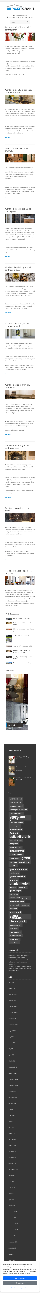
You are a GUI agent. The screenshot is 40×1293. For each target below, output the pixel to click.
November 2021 (13, 1085)
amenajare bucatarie (18, 810)
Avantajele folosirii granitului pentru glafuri (23, 757)
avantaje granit (16, 840)
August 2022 (12, 1031)
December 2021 (13, 1079)
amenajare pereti (15, 826)
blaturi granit (17, 850)
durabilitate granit (16, 854)
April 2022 (12, 1055)
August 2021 (12, 1103)
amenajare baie (16, 799)
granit (25, 858)
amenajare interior (16, 822)
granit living (13, 887)
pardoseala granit (17, 901)
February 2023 (13, 994)
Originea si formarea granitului (22, 646)
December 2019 (13, 1224)
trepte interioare (14, 942)
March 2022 (12, 1061)
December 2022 (13, 1007)
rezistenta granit (15, 925)
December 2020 (13, 1151)
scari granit (14, 928)
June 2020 (12, 1187)
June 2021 (12, 1115)
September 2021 (13, 1097)
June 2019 (12, 1260)
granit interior (19, 883)
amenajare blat (15, 802)
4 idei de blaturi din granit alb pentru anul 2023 (18, 268)
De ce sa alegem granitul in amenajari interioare (21, 651)
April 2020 (12, 1200)
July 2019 (11, 1254)
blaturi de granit (15, 847)
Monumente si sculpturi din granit (23, 663)
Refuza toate (20, 1283)
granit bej (13, 866)
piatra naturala (16, 916)
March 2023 (12, 988)
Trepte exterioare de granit (21, 635)
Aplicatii (14, 833)
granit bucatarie (18, 869)
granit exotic (14, 873)
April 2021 (12, 1127)
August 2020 (12, 1175)
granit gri (14, 880)
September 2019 (13, 1242)
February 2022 (13, 1067)
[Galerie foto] (17, 730)
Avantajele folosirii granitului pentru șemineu (18, 446)
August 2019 (12, 1248)
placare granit (18, 921)
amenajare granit (17, 817)
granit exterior (17, 876)
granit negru (15, 891)
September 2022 (13, 1025)
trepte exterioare (16, 936)
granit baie (24, 862)
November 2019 (13, 1230)
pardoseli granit (14, 905)
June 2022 (12, 1043)
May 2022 (11, 1049)
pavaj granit (25, 905)
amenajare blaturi (16, 806)
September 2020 (13, 1169)
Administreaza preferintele (20, 1288)
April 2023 (12, 982)
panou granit (26, 898)
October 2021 (12, 1091)
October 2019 (12, 1236)
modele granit (15, 898)
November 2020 (13, 1157)
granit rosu (14, 894)
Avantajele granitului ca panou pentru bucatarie (18, 91)
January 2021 (13, 1145)
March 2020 (12, 1206)
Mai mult (8, 79)
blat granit (14, 844)
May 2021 (11, 1121)
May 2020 (11, 1194)
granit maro (22, 887)
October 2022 (12, 1019)
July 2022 (11, 1037)
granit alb (13, 862)
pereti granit (15, 912)
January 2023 (13, 1000)
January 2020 (13, 1218)
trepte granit (14, 939)
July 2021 (11, 1109)
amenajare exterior (16, 813)
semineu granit (15, 932)
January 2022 (13, 1073)
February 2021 (13, 1139)
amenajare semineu (16, 829)
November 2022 (13, 1013)
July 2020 (11, 1181)
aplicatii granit (20, 836)
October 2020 (12, 1163)
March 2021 (12, 1133)
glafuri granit (14, 858)
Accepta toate (20, 1278)
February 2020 (13, 1212)
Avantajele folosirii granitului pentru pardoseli (18, 324)
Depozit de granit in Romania (22, 618)
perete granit (13, 908)
